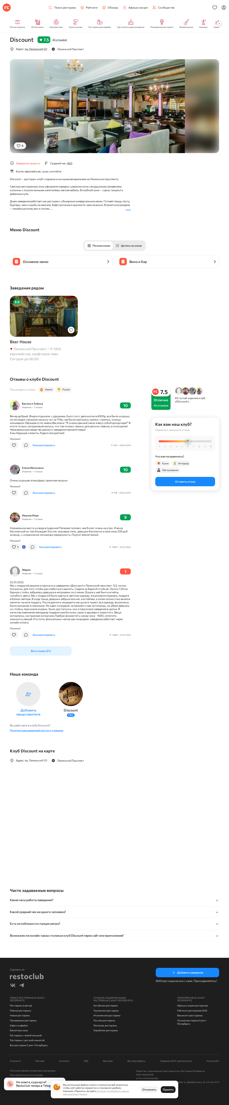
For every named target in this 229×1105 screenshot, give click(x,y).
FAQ (86, 1061)
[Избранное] (214, 7)
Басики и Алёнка (32, 403)
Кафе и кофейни (19, 1025)
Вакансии (108, 1061)
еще (128, 209)
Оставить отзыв (185, 481)
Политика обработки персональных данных (32, 1070)
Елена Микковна (32, 467)
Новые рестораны (20, 1015)
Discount (71, 710)
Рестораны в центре (21, 1005)
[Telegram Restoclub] (22, 985)
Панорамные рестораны (23, 1020)
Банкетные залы (19, 1030)
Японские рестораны (105, 1025)
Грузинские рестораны (106, 1010)
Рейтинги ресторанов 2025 (192, 1010)
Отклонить (149, 1089)
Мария (26, 569)
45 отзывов (59, 39)
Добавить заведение (190, 972)
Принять (168, 1089)
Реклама (39, 1061)
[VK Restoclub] (13, 985)
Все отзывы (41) (41, 650)
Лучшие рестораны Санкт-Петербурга (192, 1022)
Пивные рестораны (20, 1010)
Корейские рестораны (106, 1030)
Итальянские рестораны (107, 1015)
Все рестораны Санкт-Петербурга (28, 1045)
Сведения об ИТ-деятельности (176, 1061)
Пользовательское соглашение (26, 1075)
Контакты (64, 1061)
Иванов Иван (30, 515)
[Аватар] (223, 7)
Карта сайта (213, 1061)
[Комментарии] (26, 445)
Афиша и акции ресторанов (192, 1005)
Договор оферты (136, 1061)
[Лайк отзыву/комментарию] (14, 445)
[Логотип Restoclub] (7, 8)
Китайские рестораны (106, 1005)
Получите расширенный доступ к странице (36, 730)
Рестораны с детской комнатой (27, 1040)
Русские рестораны (104, 1020)
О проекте (15, 1061)
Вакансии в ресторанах (190, 1015)
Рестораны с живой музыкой (26, 1035)
